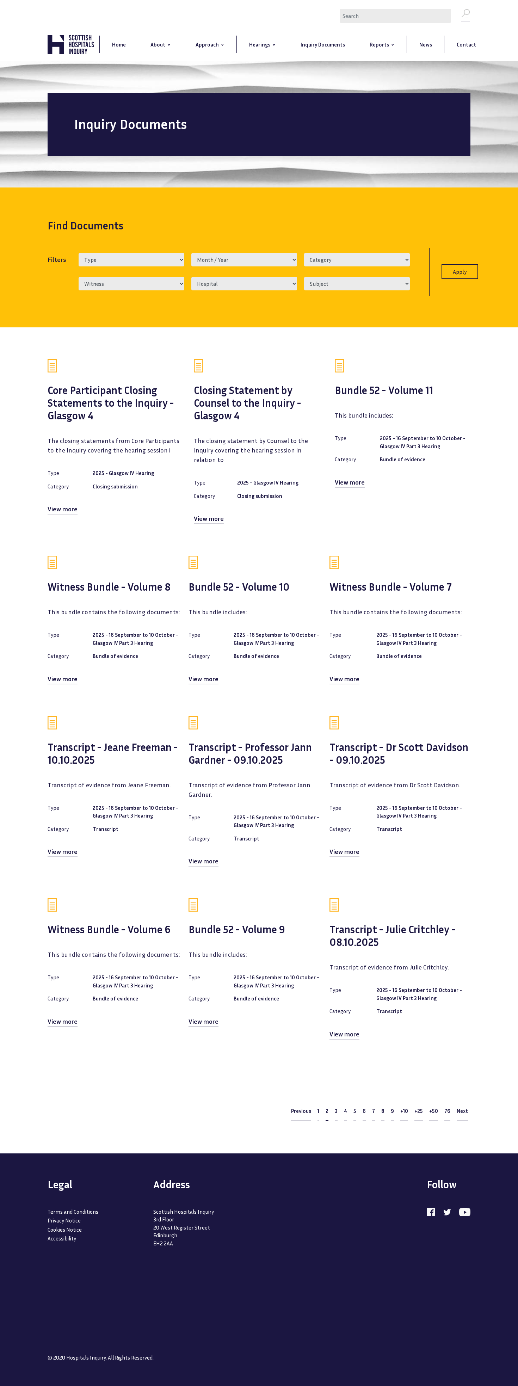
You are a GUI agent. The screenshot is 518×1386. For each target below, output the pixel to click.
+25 (418, 1111)
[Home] (71, 44)
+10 (404, 1111)
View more (63, 509)
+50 (433, 1111)
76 (447, 1111)
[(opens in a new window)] (434, 1211)
